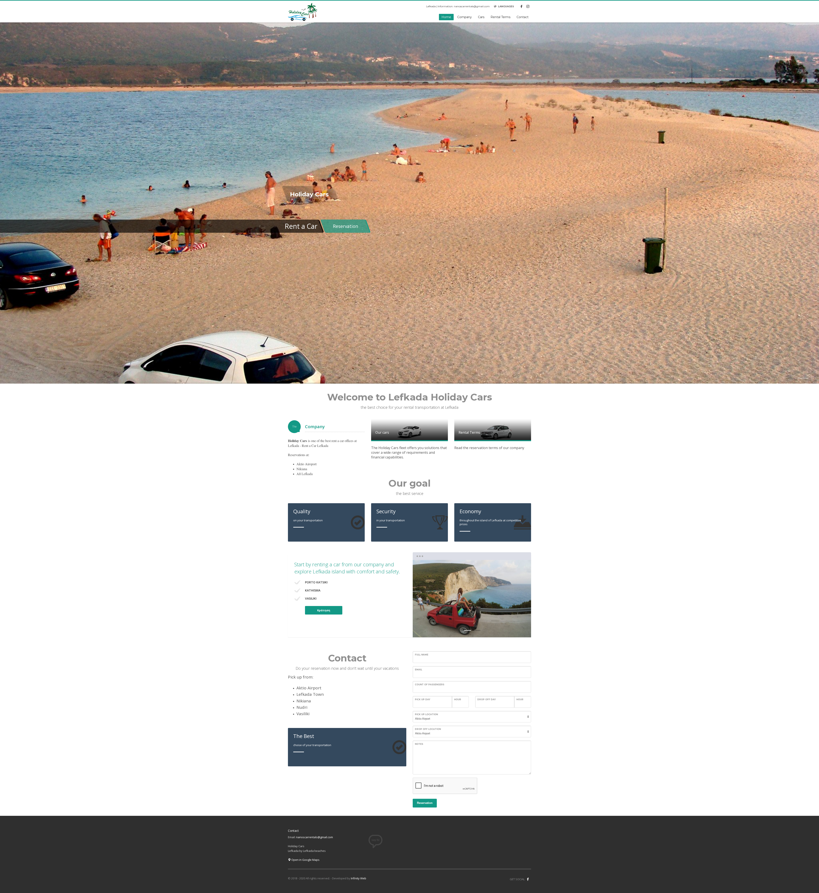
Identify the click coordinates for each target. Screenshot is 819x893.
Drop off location (428, 729)
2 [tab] (804, 378)
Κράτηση (323, 610)
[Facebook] (521, 6)
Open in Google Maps (305, 860)
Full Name (421, 654)
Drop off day (486, 699)
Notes (419, 744)
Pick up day (422, 699)
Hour (457, 699)
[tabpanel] (409, 192)
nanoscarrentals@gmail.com (314, 837)
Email (418, 669)
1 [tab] (467, 630)
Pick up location (426, 714)
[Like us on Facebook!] (528, 879)
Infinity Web (358, 878)
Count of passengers (429, 684)
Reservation (345, 226)
